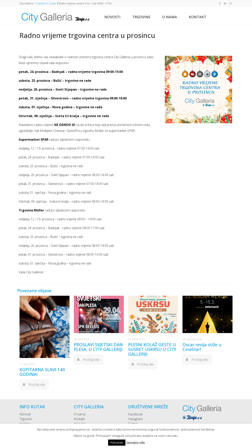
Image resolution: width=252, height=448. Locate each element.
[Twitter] (225, 3)
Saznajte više (135, 442)
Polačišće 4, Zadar (45, 3)
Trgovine (25, 419)
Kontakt (79, 419)
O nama (79, 414)
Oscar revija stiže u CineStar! (202, 347)
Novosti (25, 414)
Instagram (135, 419)
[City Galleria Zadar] (55, 17)
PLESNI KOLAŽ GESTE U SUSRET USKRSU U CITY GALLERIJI (152, 349)
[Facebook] (220, 3)
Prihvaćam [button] (116, 442)
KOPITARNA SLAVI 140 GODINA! (42, 371)
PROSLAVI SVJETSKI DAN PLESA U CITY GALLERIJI (98, 347)
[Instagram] (230, 3)
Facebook (135, 414)
